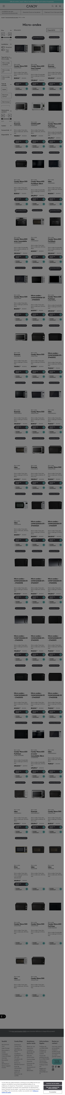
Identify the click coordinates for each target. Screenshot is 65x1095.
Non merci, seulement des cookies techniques (52, 1087)
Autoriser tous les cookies (52, 1083)
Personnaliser (52, 1092)
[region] (32, 1087)
